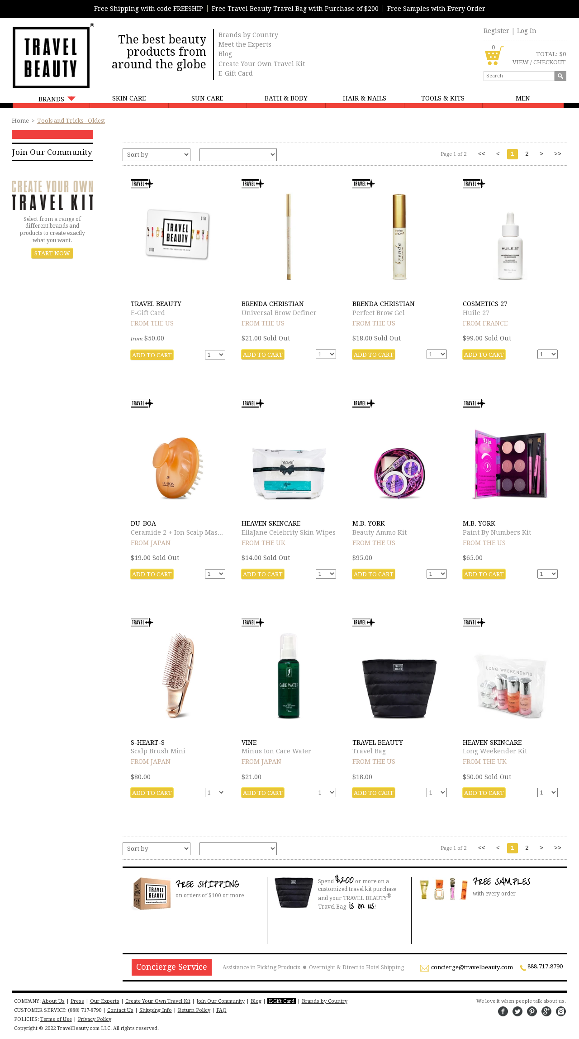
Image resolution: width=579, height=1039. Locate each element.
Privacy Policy (94, 1019)
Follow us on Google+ (546, 1011)
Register (496, 30)
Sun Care (207, 98)
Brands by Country (248, 34)
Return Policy (194, 1010)
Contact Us (120, 1010)
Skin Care (129, 98)
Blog (225, 53)
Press (77, 1001)
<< (481, 154)
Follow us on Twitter (517, 1011)
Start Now (52, 253)
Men (523, 98)
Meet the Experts (244, 44)
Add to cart (152, 355)
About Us (53, 1001)
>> (557, 154)
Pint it (532, 1011)
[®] (50, 56)
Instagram (561, 1011)
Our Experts (104, 1001)
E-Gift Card (235, 73)
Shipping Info (155, 1010)
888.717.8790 (545, 966)
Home (20, 120)
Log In (526, 30)
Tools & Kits (443, 98)
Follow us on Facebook (503, 1011)
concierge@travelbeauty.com (472, 967)
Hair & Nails (364, 98)
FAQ (221, 1010)
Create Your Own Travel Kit (261, 63)
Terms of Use (56, 1019)
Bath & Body (286, 98)
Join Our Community (52, 152)
